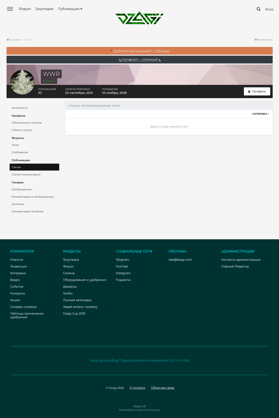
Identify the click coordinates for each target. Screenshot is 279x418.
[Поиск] (258, 9)
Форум (25, 9)
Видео (15, 280)
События (16, 286)
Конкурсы (17, 293)
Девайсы (70, 286)
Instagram (123, 273)
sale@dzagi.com (180, 260)
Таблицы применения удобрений (27, 315)
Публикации (69, 9)
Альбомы (18, 204)
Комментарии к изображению (33, 196)
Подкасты (123, 280)
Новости (16, 260)
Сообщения (20, 152)
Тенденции (18, 266)
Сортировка (260, 114)
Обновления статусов (27, 122)
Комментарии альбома (28, 211)
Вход (269, 9)
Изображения (21, 189)
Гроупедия (44, 9)
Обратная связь (162, 388)
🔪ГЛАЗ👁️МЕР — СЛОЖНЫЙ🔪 (139, 59)
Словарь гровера (23, 307)
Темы (15, 144)
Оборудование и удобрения (84, 280)
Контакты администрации (241, 260)
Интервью (18, 273)
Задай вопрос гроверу (80, 307)
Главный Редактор (235, 266)
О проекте (137, 388)
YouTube (122, 266)
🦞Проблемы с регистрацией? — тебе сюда (140, 50)
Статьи (16, 167)
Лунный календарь (77, 300)
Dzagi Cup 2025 (74, 313)
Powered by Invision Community (139, 409)
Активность (20, 107)
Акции (15, 300)
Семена (69, 273)
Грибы (68, 293)
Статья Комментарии (26, 174)
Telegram (122, 260)
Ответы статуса (22, 130)
